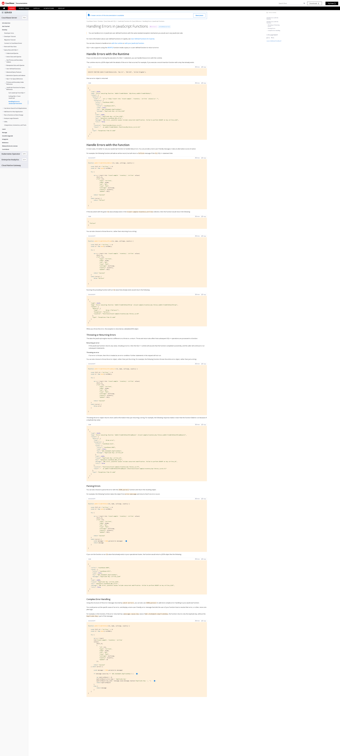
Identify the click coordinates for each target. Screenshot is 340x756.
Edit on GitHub (272, 12)
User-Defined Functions (13, 69)
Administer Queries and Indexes (15, 75)
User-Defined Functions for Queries (143, 39)
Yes (269, 38)
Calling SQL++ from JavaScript (14, 97)
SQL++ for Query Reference (14, 79)
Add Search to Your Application (13, 111)
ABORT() (110, 48)
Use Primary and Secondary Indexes (14, 61)
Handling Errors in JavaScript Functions (15, 102)
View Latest (199, 15)
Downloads (314, 3)
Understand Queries (12, 53)
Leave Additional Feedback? (274, 41)
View (198, 67)
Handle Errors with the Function (272, 22)
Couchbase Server (92, 21)
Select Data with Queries (13, 56)
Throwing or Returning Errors (274, 25)
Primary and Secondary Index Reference (15, 83)
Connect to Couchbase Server (13, 43)
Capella (36, 8)
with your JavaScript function (134, 43)
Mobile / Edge (24, 8)
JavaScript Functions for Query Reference (15, 88)
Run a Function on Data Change (13, 115)
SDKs (5, 122)
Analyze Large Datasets (11, 118)
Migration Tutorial (9, 40)
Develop (61, 8)
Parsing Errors (271, 28)
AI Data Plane (49, 8)
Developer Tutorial (10, 36)
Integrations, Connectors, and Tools (15, 125)
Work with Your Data (10, 46)
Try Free (331, 3)
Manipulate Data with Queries (15, 65)
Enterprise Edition (164, 26)
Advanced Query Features (13, 72)
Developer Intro (9, 33)
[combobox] (291, 3)
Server (12, 8)
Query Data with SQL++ (11, 50)
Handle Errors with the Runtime (272, 18)
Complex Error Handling (274, 30)
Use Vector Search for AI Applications (15, 108)
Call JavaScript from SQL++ (16, 93)
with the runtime (117, 43)
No (273, 38)
